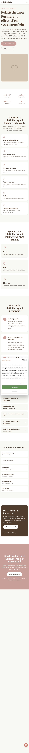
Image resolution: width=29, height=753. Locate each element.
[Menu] (26, 2)
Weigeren (14, 391)
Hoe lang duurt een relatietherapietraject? (14, 407)
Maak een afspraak (9, 43)
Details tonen (22, 382)
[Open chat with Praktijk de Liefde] (26, 745)
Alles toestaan (14, 387)
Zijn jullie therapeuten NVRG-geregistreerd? (14, 422)
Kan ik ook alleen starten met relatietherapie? (14, 430)
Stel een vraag (7, 49)
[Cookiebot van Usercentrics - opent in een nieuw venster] (21, 360)
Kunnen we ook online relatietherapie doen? (14, 415)
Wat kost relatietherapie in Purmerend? (14, 399)
